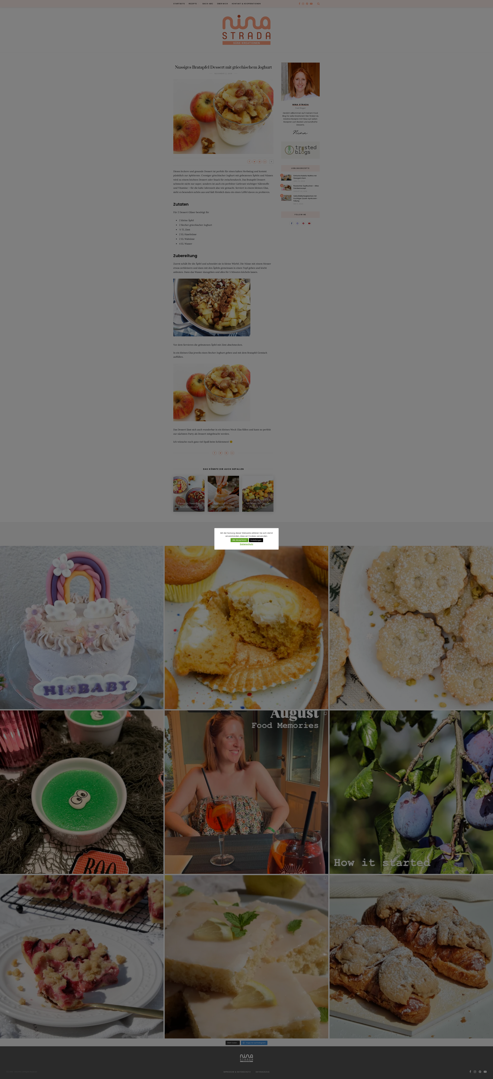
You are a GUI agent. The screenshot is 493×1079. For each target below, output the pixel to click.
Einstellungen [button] (256, 540)
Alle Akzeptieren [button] (239, 540)
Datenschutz (246, 544)
